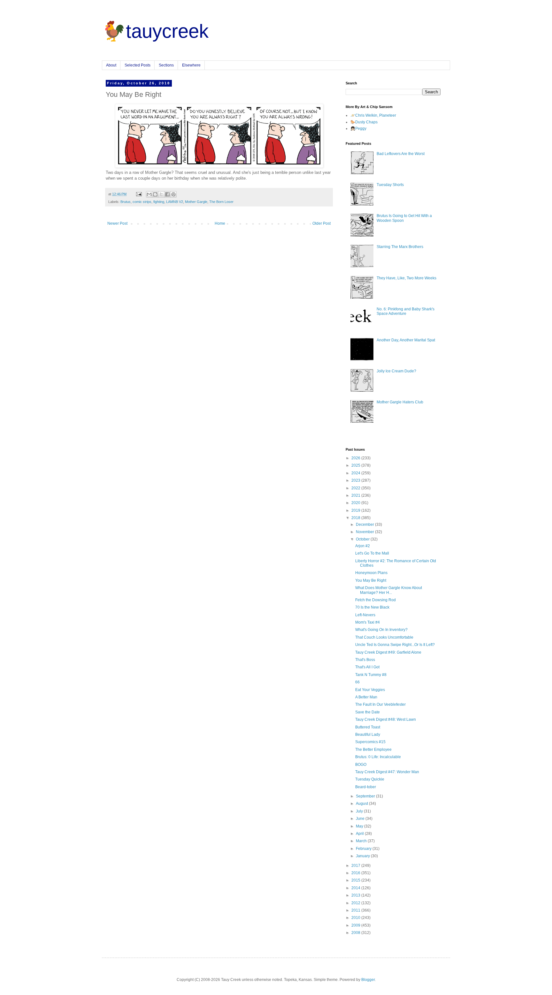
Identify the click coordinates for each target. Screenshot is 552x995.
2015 (356, 880)
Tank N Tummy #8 (371, 674)
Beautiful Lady (367, 734)
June (360, 818)
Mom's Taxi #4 (367, 622)
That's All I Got (367, 667)
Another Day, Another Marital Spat (406, 340)
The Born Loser (221, 202)
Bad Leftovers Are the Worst (401, 154)
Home (220, 223)
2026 (356, 458)
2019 (356, 510)
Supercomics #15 (370, 742)
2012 (356, 903)
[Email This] (149, 194)
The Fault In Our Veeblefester (380, 704)
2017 (356, 865)
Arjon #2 (362, 546)
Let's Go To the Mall (372, 553)
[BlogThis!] (155, 194)
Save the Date (367, 712)
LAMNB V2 (174, 202)
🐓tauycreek (155, 31)
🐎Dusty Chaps (364, 122)
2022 (356, 488)
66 (357, 682)
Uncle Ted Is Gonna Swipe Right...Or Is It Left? (395, 644)
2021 (356, 495)
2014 (356, 888)
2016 (356, 873)
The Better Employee (373, 749)
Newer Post (117, 223)
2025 (356, 465)
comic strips (142, 202)
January (363, 856)
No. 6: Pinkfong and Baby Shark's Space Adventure (405, 311)
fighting (158, 202)
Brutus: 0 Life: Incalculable (378, 757)
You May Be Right (370, 580)
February (364, 848)
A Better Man (366, 697)
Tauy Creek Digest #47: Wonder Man (387, 772)
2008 (356, 932)
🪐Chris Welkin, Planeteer (373, 115)
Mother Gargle (196, 202)
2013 (356, 895)
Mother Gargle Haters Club (400, 402)
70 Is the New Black (372, 607)
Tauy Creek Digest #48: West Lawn (385, 719)
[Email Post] (138, 194)
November (365, 532)
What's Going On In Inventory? (381, 629)
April (360, 833)
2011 (356, 910)
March (362, 841)
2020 (356, 503)
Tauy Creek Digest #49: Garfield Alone (388, 652)
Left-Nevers (365, 615)
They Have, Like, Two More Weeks (406, 278)
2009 (356, 925)
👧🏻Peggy (358, 128)
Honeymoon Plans (371, 573)
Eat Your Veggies (370, 690)
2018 (356, 518)
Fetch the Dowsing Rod (375, 600)
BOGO (360, 764)
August (362, 803)
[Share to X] (161, 194)
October (363, 539)
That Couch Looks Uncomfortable (384, 637)
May (360, 826)
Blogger (368, 979)
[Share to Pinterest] (173, 194)
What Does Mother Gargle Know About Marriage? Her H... (388, 590)
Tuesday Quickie (369, 779)
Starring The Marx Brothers (400, 247)
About (111, 65)
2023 (356, 480)
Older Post (321, 223)
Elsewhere (191, 65)
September (366, 796)
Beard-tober (365, 787)
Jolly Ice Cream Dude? (396, 371)
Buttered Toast (367, 727)
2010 (356, 917)
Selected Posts (137, 65)
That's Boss (365, 659)
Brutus (125, 202)
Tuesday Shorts (390, 185)
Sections (166, 65)
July (360, 811)
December (365, 524)
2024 (356, 473)
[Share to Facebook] (167, 194)
